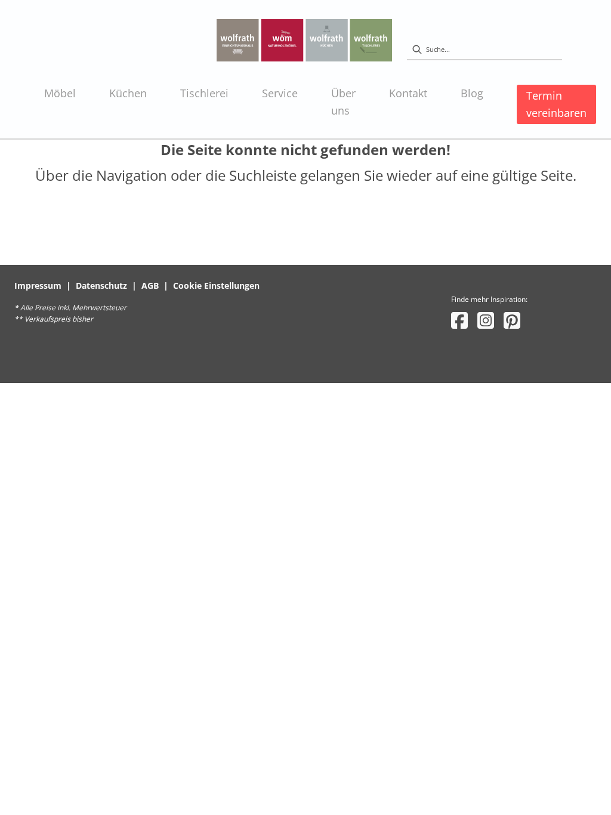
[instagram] (485, 320)
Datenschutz (101, 285)
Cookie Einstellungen (216, 285)
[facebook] (459, 320)
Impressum (37, 285)
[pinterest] (512, 320)
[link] (60, 93)
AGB (150, 285)
